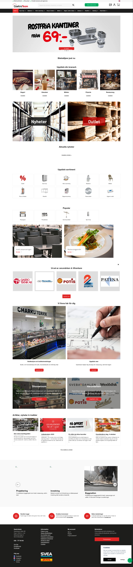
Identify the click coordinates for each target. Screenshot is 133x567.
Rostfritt (87, 10)
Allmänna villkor (45, 540)
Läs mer (94, 370)
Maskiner (30, 10)
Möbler (59, 10)
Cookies (43, 544)
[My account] (114, 4)
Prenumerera (107, 539)
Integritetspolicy (45, 542)
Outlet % (16, 10)
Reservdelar (103, 10)
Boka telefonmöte (91, 4)
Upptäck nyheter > (67, 155)
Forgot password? (72, 535)
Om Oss (16, 544)
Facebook (18, 556)
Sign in (69, 532)
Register (70, 533)
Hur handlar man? (46, 535)
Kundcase (16, 548)
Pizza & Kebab (50, 10)
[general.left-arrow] (62, 51)
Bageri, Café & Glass (69, 10)
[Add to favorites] (110, 4)
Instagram (18, 558)
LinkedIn (18, 560)
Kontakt (39, 399)
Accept (109, 559)
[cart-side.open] (118, 4)
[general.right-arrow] (71, 51)
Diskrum (80, 10)
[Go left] (17, 484)
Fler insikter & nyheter (67, 450)
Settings (122, 559)
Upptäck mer (66, 296)
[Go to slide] (63, 501)
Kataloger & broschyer (47, 539)
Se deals (66, 48)
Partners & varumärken (47, 537)
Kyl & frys (21, 10)
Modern (53, 493)
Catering (94, 10)
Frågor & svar (44, 531)
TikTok (18, 562)
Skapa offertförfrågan (46, 533)
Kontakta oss (17, 546)
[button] (119, 1)
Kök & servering (39, 10)
